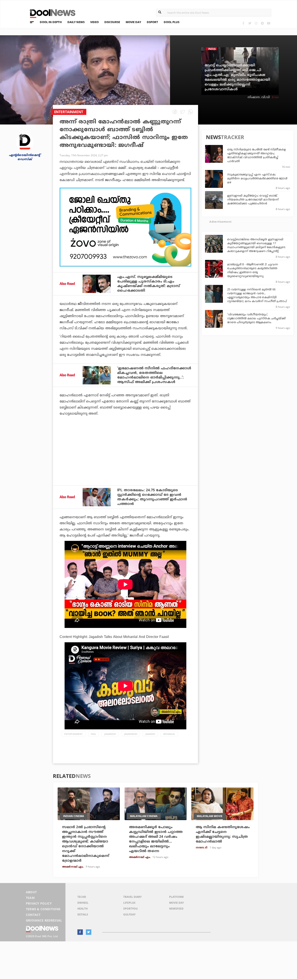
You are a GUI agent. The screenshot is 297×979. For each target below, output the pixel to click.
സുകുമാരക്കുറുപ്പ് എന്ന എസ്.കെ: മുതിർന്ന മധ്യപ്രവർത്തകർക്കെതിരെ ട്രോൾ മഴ (257, 178)
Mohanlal (169, 733)
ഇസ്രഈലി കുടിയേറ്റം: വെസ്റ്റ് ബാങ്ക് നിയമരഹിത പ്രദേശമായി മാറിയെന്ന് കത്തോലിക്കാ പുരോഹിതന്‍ (253, 199)
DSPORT (152, 22)
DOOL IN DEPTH (51, 22)
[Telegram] (262, 23)
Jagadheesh (130, 733)
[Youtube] (268, 23)
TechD (81, 897)
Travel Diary (132, 897)
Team (30, 898)
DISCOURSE (112, 22)
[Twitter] (249, 23)
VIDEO (94, 22)
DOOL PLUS (171, 22)
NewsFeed (176, 908)
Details (82, 914)
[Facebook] (243, 23)
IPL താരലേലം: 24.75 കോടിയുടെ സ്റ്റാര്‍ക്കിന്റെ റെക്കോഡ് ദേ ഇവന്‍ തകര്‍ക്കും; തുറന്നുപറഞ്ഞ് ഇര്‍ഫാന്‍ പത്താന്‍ (152, 497)
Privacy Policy (39, 903)
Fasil (93, 733)
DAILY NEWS (76, 22)
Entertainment (73, 733)
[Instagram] (256, 23)
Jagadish (150, 733)
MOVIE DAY (133, 22)
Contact (33, 915)
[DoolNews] (51, 13)
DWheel (82, 903)
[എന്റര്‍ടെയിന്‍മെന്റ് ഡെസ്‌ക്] (24, 141)
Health (82, 908)
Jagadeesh (110, 733)
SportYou (130, 908)
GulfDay (129, 914)
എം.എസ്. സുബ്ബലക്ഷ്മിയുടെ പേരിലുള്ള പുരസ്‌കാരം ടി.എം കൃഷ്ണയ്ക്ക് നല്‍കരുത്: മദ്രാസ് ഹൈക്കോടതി (148, 284)
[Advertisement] (125, 227)
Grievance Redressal (44, 920)
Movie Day (176, 903)
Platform (176, 897)
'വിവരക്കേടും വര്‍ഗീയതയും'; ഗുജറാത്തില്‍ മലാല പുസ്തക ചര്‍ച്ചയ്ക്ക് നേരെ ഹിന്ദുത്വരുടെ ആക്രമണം (256, 318)
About (31, 892)
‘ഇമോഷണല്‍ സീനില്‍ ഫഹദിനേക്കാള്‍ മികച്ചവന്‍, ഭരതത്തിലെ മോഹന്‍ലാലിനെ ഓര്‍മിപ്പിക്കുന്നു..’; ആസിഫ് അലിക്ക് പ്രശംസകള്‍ (154, 375)
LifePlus (129, 903)
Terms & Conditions (43, 909)
